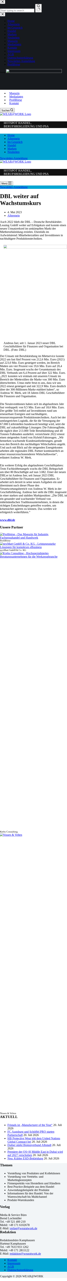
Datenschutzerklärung (20, 1270)
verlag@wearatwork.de (23, 1228)
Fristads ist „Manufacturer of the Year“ (29, 1125)
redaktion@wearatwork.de (25, 1253)
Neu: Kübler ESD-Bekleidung (25, 1158)
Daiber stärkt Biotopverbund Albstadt (29, 1145)
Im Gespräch (15, 141)
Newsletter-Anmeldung (14, 158)
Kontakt (14, 103)
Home (11, 135)
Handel (11, 145)
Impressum (13, 1263)
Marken (12, 148)
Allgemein (13, 138)
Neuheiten (13, 152)
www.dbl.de (7, 520)
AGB (10, 1266)
